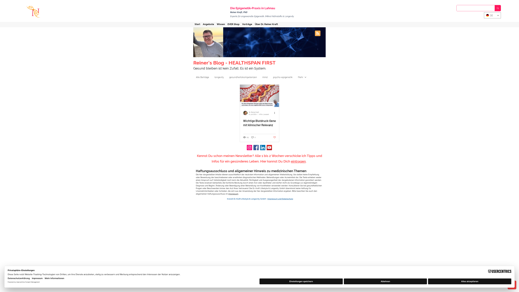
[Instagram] (249, 147)
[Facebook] (256, 147)
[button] (208, 24)
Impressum (233, 194)
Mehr (300, 77)
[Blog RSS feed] (317, 33)
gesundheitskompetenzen (243, 77)
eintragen (298, 161)
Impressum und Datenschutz (280, 199)
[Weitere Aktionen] (275, 113)
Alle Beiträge (202, 77)
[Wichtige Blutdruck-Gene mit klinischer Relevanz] (259, 96)
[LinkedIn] (262, 147)
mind (265, 77)
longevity (219, 77)
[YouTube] (269, 147)
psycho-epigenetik (282, 77)
